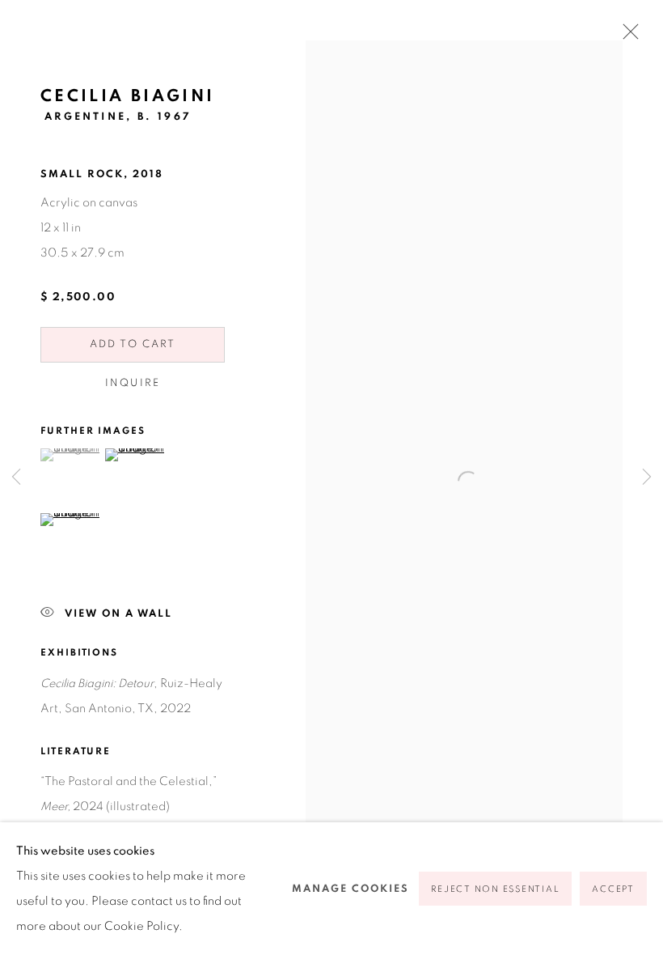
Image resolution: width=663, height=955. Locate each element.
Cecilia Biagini (127, 95)
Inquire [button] (132, 383)
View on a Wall (118, 614)
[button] (70, 454)
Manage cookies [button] (350, 889)
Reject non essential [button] (495, 889)
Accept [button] (613, 889)
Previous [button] (16, 477)
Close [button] (626, 36)
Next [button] (647, 477)
